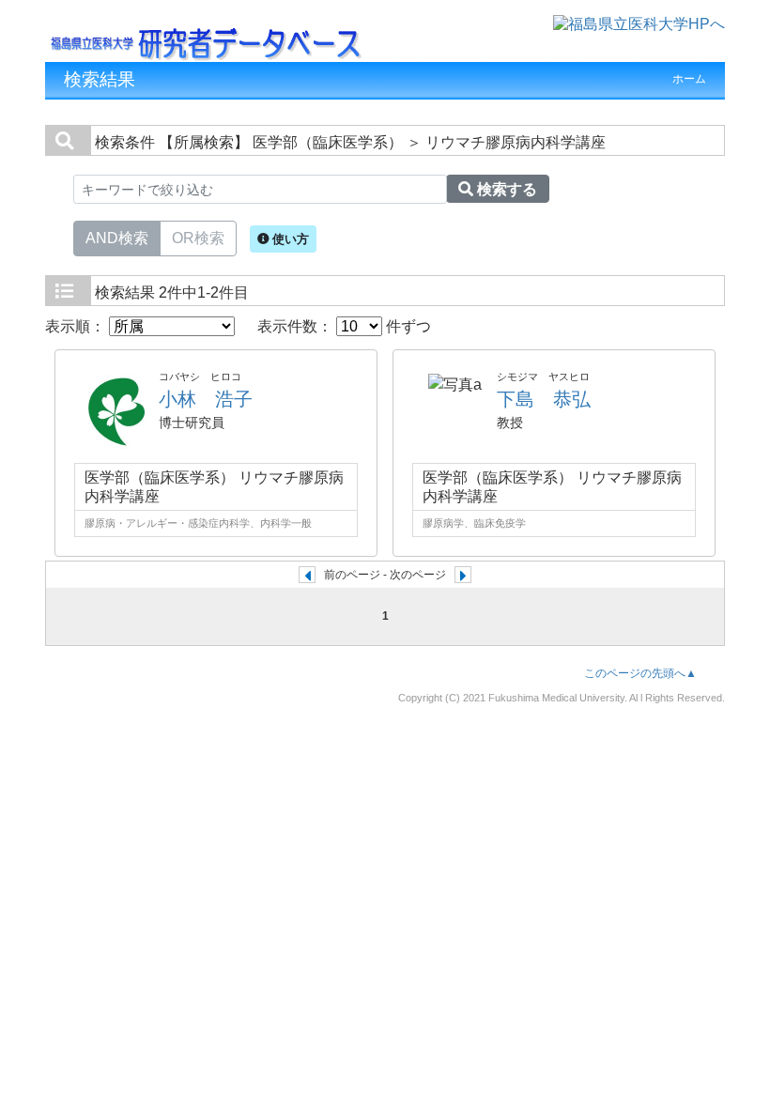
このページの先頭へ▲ (640, 673)
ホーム (689, 78)
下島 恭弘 (544, 399)
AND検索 (116, 238)
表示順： (77, 326)
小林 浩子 (206, 399)
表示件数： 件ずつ (344, 326)
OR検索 (198, 238)
